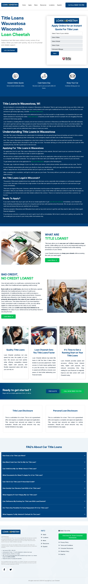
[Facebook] (4, 569)
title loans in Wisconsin (36, 111)
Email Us (62, 554)
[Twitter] (11, 569)
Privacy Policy (64, 542)
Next (54, 53)
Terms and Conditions (66, 545)
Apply (30, 5)
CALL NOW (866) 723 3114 (72, 391)
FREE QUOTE (53, 391)
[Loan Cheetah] (9, 5)
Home (24, 5)
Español (59, 5)
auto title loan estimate (56, 202)
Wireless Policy (64, 551)
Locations (51, 5)
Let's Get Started (9, 50)
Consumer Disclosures (66, 548)
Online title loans (33, 116)
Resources (43, 5)
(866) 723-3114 (65, 531)
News (36, 5)
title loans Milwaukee (37, 161)
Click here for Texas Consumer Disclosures (72, 536)
